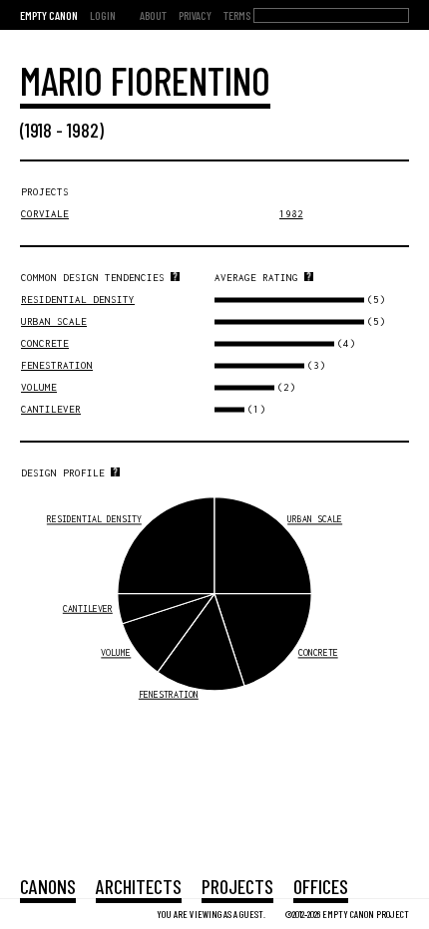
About (153, 15)
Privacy (195, 15)
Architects (139, 886)
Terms (236, 15)
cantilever (51, 409)
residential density (78, 299)
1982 (83, 130)
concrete (45, 343)
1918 (38, 130)
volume (39, 387)
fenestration (57, 365)
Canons (48, 886)
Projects (237, 886)
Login (103, 15)
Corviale (45, 213)
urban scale (54, 321)
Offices (320, 886)
